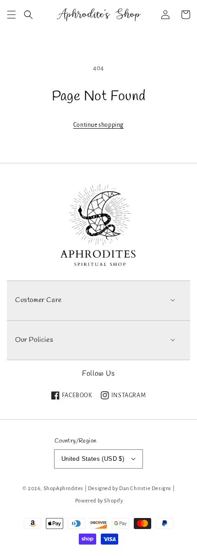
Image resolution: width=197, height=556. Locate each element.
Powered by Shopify (99, 501)
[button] (11, 15)
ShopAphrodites (63, 488)
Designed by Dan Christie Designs (129, 488)
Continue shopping (98, 125)
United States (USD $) (92, 458)
